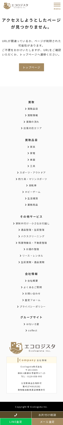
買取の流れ (32, 121)
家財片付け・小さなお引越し (32, 223)
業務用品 (32, 204)
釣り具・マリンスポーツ (32, 179)
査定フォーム (32, 300)
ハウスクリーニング (32, 236)
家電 (32, 153)
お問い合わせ (32, 293)
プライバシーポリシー (32, 306)
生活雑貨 (32, 198)
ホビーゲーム (32, 191)
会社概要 (32, 280)
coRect (32, 330)
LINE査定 (15, 422)
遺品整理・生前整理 (32, 229)
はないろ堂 (32, 324)
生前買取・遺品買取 (32, 262)
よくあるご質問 (32, 287)
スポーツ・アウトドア (32, 172)
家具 (32, 146)
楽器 (32, 159)
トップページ (31, 67)
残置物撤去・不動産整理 (32, 242)
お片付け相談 (47, 415)
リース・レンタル (32, 255)
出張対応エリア (32, 128)
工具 (32, 166)
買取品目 (32, 108)
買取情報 (32, 115)
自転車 (32, 185)
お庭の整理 (32, 249)
